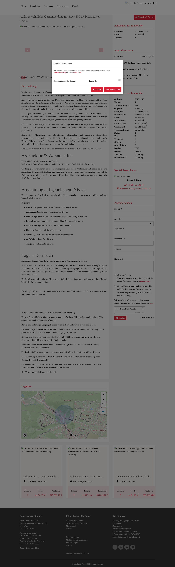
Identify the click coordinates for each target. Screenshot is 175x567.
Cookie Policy (77, 72)
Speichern (97, 89)
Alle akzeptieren (113, 89)
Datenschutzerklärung (60, 72)
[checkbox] (119, 80)
